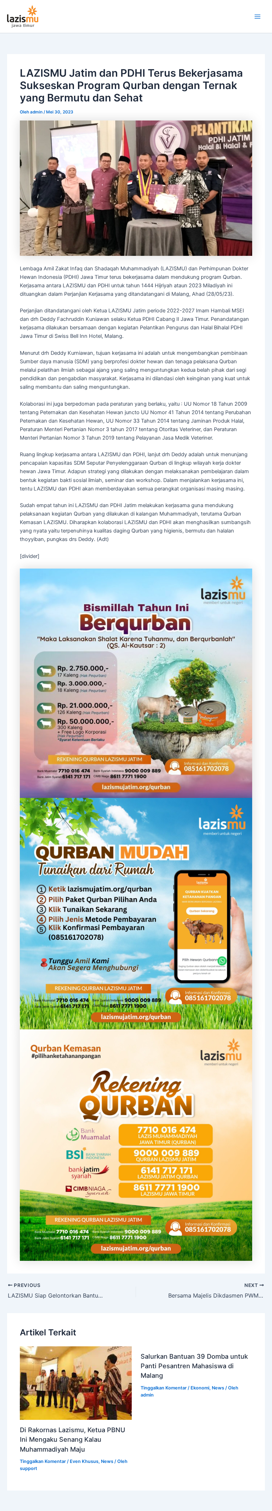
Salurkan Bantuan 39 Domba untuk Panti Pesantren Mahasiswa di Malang (194, 1366)
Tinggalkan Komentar (43, 1461)
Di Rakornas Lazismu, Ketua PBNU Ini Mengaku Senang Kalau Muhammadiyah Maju (72, 1439)
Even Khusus (84, 1461)
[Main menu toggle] (257, 16)
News (107, 1461)
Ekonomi (200, 1388)
